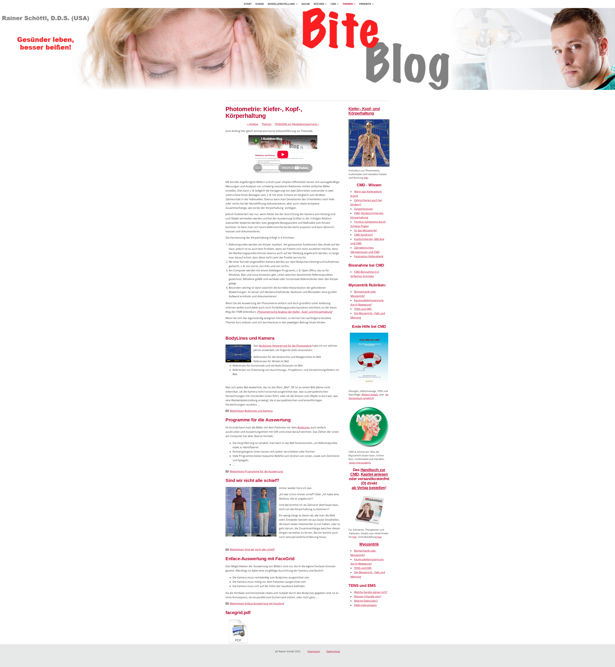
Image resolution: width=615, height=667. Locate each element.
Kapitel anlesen (374, 474)
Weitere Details (369, 394)
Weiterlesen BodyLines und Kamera (251, 411)
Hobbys (252, 124)
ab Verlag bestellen (368, 487)
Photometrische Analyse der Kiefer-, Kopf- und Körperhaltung (295, 312)
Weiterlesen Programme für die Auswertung (256, 471)
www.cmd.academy (360, 462)
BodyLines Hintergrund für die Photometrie (285, 345)
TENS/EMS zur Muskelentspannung (297, 124)
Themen (266, 124)
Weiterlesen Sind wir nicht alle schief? (252, 549)
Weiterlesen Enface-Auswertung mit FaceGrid (257, 603)
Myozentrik (369, 544)
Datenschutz (333, 651)
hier (366, 177)
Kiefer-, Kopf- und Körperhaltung (364, 111)
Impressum (314, 651)
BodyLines (304, 427)
